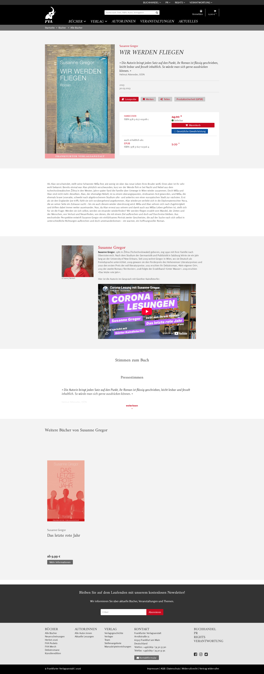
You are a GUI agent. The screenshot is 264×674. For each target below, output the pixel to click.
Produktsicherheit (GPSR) (190, 99)
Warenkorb (194, 125)
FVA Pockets (51, 643)
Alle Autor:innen (83, 633)
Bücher (76, 21)
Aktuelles (188, 21)
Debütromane (52, 649)
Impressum (153, 668)
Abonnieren (155, 612)
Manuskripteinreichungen (118, 646)
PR (167, 2)
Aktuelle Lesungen (84, 636)
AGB (163, 668)
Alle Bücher (51, 633)
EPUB (127, 143)
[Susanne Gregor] (78, 261)
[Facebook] (195, 654)
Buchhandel (151, 2)
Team (107, 639)
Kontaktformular (148, 657)
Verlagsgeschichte (114, 633)
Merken (149, 99)
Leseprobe (130, 99)
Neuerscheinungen (55, 636)
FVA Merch (50, 646)
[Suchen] (157, 12)
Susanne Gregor (128, 46)
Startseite (50, 27)
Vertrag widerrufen (209, 668)
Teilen (166, 99)
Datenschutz (173, 668)
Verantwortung (200, 2)
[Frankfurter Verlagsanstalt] (50, 15)
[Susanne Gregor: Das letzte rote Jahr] (65, 491)
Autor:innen (124, 21)
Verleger (109, 636)
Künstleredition (53, 653)
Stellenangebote (113, 643)
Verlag (98, 21)
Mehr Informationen (60, 562)
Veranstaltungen (157, 21)
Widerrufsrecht (190, 668)
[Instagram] (200, 654)
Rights (179, 2)
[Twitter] (206, 654)
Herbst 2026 (51, 639)
